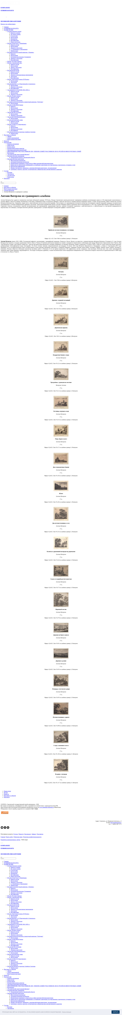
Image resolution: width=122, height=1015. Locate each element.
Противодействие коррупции (15, 159)
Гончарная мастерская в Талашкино (21, 57)
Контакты (7, 178)
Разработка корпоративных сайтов (10, 839)
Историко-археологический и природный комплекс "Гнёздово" (25, 102)
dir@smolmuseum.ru (115, 822)
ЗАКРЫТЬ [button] (116, 1012)
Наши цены (10, 177)
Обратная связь (18, 837)
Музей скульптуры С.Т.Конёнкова (17, 43)
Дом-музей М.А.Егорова (14, 112)
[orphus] (5, 814)
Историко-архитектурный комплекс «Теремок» (20, 52)
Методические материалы (18, 160)
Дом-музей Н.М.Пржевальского (16, 117)
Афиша (9, 136)
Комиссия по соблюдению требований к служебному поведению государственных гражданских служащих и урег (43, 165)
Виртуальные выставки (14, 139)
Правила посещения (13, 144)
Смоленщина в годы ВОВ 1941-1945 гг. (18, 90)
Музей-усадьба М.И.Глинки (15, 105)
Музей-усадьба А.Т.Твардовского (16, 124)
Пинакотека (14, 39)
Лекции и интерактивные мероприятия (22, 75)
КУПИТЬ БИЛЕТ (5, 7)
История (9, 172)
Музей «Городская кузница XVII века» (18, 79)
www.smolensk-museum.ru (46, 807)
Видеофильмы (15, 40)
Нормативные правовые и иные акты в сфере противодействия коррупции (32, 163)
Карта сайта (9, 837)
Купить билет (11, 147)
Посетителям (7, 142)
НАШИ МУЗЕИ (8, 30)
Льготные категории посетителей (16, 150)
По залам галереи (15, 34)
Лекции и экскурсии (16, 48)
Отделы (15, 834)
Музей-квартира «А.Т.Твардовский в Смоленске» (21, 84)
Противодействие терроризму (15, 156)
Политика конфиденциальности (32, 837)
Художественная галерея (14, 31)
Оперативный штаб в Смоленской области (23, 157)
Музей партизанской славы (15, 120)
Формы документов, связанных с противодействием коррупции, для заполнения (33, 168)
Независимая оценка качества (15, 148)
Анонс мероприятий (13, 138)
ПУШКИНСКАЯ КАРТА (11, 28)
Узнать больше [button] (66, 1012)
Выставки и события (10, 135)
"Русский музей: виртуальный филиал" (18, 154)
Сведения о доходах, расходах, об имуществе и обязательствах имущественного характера (36, 169)
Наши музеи (10, 145)
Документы (10, 174)
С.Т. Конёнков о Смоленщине (19, 49)
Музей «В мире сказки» (14, 96)
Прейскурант (14, 51)
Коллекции (27, 834)
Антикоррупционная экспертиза (20, 162)
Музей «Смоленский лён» (14, 63)
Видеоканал (10, 153)
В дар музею (14, 36)
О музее (6, 171)
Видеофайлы (14, 130)
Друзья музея (11, 175)
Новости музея (15, 45)
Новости (13, 54)
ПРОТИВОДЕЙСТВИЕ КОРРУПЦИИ (11, 21)
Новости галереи (15, 33)
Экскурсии (14, 76)
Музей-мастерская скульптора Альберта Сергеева (21, 132)
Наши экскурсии (15, 42)
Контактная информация (18, 166)
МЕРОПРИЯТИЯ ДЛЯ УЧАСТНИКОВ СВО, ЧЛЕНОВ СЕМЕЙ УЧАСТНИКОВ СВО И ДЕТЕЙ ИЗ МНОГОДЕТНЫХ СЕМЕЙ (44, 151)
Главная (6, 27)
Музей (6, 792)
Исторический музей (13, 70)
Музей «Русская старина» (14, 61)
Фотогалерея (14, 37)
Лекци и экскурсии (16, 67)
